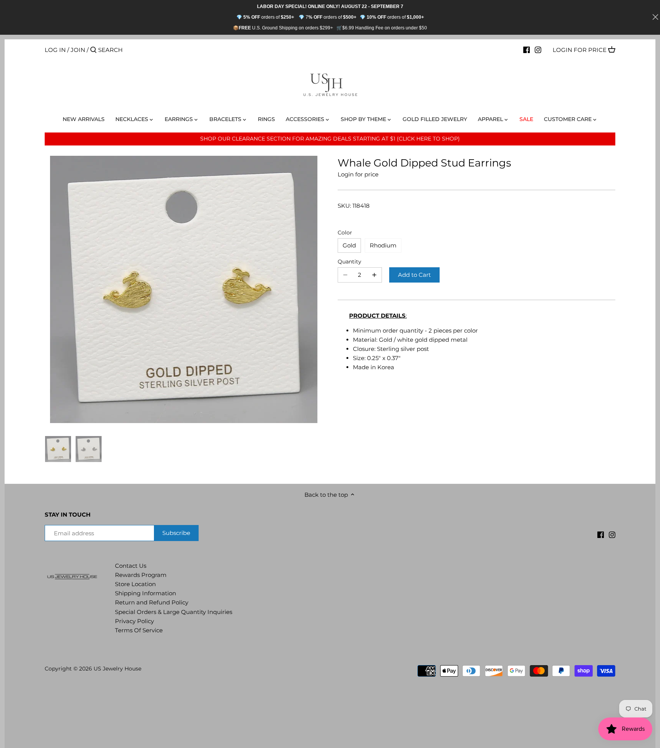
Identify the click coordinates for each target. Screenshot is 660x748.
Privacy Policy (134, 621)
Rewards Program (141, 574)
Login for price (580, 49)
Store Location (135, 584)
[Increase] (374, 275)
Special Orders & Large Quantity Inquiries (173, 612)
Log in (55, 49)
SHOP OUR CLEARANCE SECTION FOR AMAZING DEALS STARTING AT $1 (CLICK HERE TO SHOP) (330, 139)
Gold (349, 245)
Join (78, 49)
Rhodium (383, 245)
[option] (58, 449)
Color (345, 232)
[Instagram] (538, 49)
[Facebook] (526, 49)
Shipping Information (145, 593)
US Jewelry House (117, 669)
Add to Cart (414, 274)
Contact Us (130, 565)
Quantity (349, 261)
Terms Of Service (139, 630)
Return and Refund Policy (151, 602)
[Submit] (93, 50)
